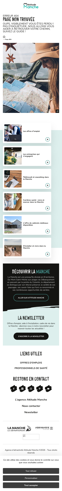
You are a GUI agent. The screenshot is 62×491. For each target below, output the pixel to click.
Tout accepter (31, 485)
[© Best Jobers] (31, 78)
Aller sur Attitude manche (31, 297)
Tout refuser (31, 471)
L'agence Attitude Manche (31, 399)
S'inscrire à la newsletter (31, 336)
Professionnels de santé (31, 368)
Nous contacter (31, 406)
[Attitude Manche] (31, 5)
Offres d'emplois (31, 362)
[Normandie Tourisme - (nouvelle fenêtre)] (44, 428)
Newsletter (31, 412)
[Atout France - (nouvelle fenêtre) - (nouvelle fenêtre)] (31, 437)
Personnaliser (31, 478)
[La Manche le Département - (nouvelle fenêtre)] (19, 428)
